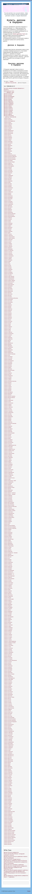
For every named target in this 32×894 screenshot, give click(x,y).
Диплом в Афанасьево (8, 164)
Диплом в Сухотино (8, 635)
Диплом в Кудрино (7, 367)
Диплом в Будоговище (8, 416)
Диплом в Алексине (8, 93)
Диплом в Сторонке (8, 234)
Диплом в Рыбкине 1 (8, 462)
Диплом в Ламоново (8, 359)
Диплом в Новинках (8, 586)
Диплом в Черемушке (8, 747)
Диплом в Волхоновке (8, 743)
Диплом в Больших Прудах (9, 161)
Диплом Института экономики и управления (14, 864)
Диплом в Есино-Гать (8, 773)
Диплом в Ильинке (7, 559)
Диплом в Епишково (8, 137)
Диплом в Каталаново (8, 302)
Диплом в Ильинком (8, 803)
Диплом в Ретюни (7, 265)
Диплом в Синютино (8, 653)
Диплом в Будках (7, 540)
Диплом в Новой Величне (9, 279)
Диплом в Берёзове (8, 430)
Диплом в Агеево (7, 118)
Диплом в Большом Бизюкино (10, 159)
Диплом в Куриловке (8, 363)
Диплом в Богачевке (8, 713)
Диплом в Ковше (7, 182)
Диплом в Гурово (7, 174)
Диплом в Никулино (8, 507)
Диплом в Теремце (7, 404)
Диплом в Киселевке (8, 300)
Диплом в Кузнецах (8, 178)
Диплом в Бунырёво (8, 151)
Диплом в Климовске (8, 103)
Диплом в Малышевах (8, 212)
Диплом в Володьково (8, 392)
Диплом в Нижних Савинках (9, 280)
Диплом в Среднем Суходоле (10, 642)
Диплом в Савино (7, 626)
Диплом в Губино (7, 329)
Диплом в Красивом (8, 368)
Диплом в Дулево (7, 144)
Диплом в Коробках (8, 186)
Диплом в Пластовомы (8, 582)
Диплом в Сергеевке (8, 251)
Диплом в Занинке (7, 603)
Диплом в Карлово (7, 306)
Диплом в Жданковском (8, 744)
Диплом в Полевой (7, 268)
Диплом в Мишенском (8, 291)
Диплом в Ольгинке (8, 680)
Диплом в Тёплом (7, 806)
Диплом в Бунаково (8, 728)
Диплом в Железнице (8, 665)
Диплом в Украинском (8, 596)
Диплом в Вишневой (8, 393)
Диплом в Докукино (8, 541)
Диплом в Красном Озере (9, 833)
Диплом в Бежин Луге (8, 712)
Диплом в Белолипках (8, 171)
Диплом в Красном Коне (8, 838)
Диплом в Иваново (7, 315)
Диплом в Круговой (8, 844)
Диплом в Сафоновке (8, 732)
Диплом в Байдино (7, 535)
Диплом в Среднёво (8, 644)
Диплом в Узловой (7, 788)
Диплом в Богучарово (8, 160)
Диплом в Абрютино (8, 163)
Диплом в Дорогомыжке (8, 555)
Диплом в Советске (8, 108)
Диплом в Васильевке (8, 595)
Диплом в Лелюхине (8, 498)
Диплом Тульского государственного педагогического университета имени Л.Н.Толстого (15, 860)
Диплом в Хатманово (8, 201)
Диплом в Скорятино (8, 246)
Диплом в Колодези (8, 569)
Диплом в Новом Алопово (9, 277)
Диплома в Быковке (8, 536)
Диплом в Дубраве (7, 554)
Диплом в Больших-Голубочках (10, 528)
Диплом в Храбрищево (8, 175)
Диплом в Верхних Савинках (9, 396)
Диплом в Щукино (7, 149)
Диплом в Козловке (8, 825)
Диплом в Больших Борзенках (10, 720)
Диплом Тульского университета (11, 852)
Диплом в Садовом (8, 460)
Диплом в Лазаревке (8, 224)
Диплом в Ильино (7, 319)
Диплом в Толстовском (8, 402)
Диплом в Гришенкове (8, 562)
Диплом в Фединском (8, 338)
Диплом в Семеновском (8, 255)
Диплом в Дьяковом (8, 766)
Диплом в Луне (7, 355)
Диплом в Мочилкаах (8, 288)
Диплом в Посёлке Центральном (10, 660)
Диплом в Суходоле (8, 637)
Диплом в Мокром (7, 484)
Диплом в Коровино (8, 185)
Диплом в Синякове (8, 454)
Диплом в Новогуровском (9, 513)
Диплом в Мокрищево (8, 285)
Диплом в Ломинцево (8, 223)
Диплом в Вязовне (7, 390)
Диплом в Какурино (8, 313)
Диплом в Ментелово (8, 294)
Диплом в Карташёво (8, 198)
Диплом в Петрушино (8, 584)
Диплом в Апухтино (8, 126)
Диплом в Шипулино (8, 735)
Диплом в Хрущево (8, 800)
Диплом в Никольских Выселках (10, 506)
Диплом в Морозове (8, 205)
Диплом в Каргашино (8, 227)
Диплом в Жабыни (7, 383)
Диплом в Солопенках (8, 648)
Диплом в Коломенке (8, 818)
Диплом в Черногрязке (8, 347)
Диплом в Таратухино (8, 407)
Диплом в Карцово (7, 307)
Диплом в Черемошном (8, 412)
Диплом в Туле (7, 787)
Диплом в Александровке (9, 166)
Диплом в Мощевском (8, 486)
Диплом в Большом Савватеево (10, 156)
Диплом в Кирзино (7, 193)
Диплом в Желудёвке (8, 607)
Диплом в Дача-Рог (8, 758)
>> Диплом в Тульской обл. (10, 117)
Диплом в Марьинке (8, 209)
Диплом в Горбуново (8, 332)
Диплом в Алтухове (8, 443)
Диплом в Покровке (8, 683)
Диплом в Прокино (7, 266)
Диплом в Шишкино (8, 247)
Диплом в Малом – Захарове (9, 494)
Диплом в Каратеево (8, 309)
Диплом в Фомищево (8, 141)
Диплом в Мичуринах (8, 206)
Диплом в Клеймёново (8, 514)
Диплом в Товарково (8, 739)
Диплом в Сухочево (8, 409)
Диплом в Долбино (7, 344)
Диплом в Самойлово (8, 627)
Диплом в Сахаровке (8, 629)
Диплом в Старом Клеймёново (10, 641)
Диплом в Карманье (8, 304)
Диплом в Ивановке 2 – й (9, 573)
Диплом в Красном (7, 179)
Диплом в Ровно (7, 264)
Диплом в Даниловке (8, 148)
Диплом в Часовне (7, 547)
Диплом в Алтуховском (8, 442)
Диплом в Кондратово (8, 375)
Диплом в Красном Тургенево (10, 834)
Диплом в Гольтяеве (8, 565)
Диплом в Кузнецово (8, 362)
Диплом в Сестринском (8, 250)
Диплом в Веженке (7, 394)
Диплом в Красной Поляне (9, 370)
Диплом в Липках (8, 106)
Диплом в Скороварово (8, 652)
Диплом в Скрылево (8, 245)
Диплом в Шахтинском (8, 131)
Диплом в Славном (8, 804)
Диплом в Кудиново (8, 829)
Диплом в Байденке (8, 709)
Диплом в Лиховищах (8, 356)
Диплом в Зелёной (7, 386)
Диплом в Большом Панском (9, 157)
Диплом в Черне (7, 750)
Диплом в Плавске (8, 107)
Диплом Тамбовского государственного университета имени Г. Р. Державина (16, 876)
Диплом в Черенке (7, 748)
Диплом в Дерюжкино (8, 543)
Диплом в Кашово (7, 303)
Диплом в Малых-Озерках (9, 674)
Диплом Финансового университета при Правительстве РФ (13, 868)
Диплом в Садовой (7, 258)
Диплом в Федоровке (8, 772)
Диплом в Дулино (7, 340)
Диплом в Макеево (7, 348)
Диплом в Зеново (7, 385)
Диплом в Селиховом (8, 624)
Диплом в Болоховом (8, 767)
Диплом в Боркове (7, 420)
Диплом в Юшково (7, 389)
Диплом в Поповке (7, 580)
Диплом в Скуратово (8, 650)
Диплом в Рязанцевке (8, 464)
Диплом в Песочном (8, 471)
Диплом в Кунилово (8, 366)
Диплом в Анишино (8, 125)
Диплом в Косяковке (8, 822)
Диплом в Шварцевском (8, 130)
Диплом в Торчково (8, 661)
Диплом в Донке (7, 763)
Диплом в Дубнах (7, 796)
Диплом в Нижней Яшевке (9, 509)
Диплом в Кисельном (8, 817)
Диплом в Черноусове (8, 751)
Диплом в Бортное (7, 723)
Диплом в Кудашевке (8, 181)
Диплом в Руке (7, 262)
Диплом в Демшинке (8, 145)
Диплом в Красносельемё (9, 505)
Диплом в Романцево (8, 729)
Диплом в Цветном (8, 757)
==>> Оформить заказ (9, 92)
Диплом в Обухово (8, 518)
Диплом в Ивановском (8, 571)
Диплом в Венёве (8, 99)
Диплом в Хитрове (7, 784)
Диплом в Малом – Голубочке (10, 492)
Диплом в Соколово (8, 649)
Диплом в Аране (7, 589)
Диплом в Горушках (8, 138)
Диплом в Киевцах (7, 194)
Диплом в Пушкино (8, 631)
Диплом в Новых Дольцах (9, 276)
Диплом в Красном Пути (9, 841)
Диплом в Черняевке (8, 127)
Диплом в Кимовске (8, 777)
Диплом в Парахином (8, 473)
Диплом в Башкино (8, 437)
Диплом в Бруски (7, 727)
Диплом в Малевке (7, 671)
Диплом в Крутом (7, 698)
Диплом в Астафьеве (8, 439)
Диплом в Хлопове (7, 560)
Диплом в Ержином (8, 770)
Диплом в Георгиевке (8, 231)
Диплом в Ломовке (7, 702)
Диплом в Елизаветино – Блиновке (10, 552)
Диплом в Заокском (8, 797)
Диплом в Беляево (7, 434)
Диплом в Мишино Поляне (9, 487)
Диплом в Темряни (7, 405)
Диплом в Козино (7, 371)
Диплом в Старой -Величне (9, 238)
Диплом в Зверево (7, 378)
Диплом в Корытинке (8, 566)
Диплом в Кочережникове (9, 570)
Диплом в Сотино (7, 646)
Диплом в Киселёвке (8, 669)
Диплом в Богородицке (9, 96)
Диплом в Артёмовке (8, 441)
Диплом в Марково (7, 351)
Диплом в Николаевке (8, 283)
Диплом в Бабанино (8, 667)
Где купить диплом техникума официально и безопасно (14, 89)
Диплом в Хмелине (8, 789)
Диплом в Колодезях (8, 688)
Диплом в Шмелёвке (8, 456)
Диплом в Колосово (8, 189)
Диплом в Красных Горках (9, 697)
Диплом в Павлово (7, 520)
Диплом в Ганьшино (8, 334)
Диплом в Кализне (7, 311)
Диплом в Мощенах (8, 287)
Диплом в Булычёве (8, 415)
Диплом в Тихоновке (8, 657)
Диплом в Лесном (7, 701)
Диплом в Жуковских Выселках (10, 381)
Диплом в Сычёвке (8, 614)
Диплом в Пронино (7, 664)
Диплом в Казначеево (8, 195)
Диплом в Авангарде (8, 170)
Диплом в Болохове (8, 98)
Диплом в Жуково (7, 663)
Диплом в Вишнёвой (8, 604)
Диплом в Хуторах (7, 322)
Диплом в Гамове (7, 548)
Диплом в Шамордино (8, 249)
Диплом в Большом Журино (9, 525)
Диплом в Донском (8, 100)
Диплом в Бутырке (7, 413)
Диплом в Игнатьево (8, 321)
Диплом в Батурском (8, 532)
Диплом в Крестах (7, 842)
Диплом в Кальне (7, 810)
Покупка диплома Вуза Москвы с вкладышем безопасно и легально (14, 854)
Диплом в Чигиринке (8, 752)
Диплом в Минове (7, 488)
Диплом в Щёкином (8, 791)
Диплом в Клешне (7, 190)
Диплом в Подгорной (8, 269)
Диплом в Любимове (8, 495)
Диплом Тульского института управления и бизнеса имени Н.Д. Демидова (15, 857)
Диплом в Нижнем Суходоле (9, 510)
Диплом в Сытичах (8, 408)
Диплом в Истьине (7, 556)
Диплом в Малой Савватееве (9, 213)
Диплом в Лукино (7, 221)
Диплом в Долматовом (8, 761)
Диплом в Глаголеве (8, 774)
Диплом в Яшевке (7, 597)
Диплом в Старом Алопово (9, 236)
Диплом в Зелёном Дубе (9, 599)
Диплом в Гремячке (8, 563)
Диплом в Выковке (7, 615)
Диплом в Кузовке (7, 699)
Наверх (29, 891)
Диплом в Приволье (8, 577)
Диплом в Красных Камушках (10, 837)
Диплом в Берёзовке (8, 172)
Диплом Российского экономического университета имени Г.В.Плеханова (15, 862)
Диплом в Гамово (7, 336)
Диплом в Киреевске (8, 104)
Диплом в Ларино (7, 225)
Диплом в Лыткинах (8, 219)
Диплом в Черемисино (8, 746)
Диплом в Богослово (8, 716)
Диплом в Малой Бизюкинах (9, 216)
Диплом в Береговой (8, 431)
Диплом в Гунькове (8, 781)
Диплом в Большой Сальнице (10, 718)
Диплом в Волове (7, 795)
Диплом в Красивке (8, 826)
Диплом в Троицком (8, 612)
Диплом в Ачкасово (8, 703)
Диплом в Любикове (8, 217)
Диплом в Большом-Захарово (10, 526)
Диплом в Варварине (8, 611)
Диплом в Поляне (7, 468)
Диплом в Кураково (8, 364)
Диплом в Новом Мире (8, 679)
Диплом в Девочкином (8, 759)
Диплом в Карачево (8, 310)
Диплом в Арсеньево (8, 588)
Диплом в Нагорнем (8, 483)
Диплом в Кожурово (8, 373)
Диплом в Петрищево (8, 272)
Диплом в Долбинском (8, 343)
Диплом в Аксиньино (8, 119)
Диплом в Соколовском (8, 736)
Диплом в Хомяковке (8, 792)
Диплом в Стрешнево (8, 411)
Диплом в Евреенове (8, 551)
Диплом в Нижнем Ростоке (9, 477)
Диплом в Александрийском (9, 121)
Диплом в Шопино (7, 656)
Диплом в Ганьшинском (8, 333)
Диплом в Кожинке (7, 823)
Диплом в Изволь (7, 200)
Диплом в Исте (7, 558)
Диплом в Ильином (8, 228)
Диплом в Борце (7, 522)
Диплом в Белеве (7, 435)
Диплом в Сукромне (8, 634)
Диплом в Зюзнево (7, 377)
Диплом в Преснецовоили (9, 578)
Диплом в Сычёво (7, 633)
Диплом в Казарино (8, 815)
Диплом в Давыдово (8, 345)
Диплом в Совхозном (8, 239)
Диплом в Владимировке (9, 742)
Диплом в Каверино (8, 814)
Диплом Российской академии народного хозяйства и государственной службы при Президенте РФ (16, 870)
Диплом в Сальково (8, 257)
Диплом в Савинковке (8, 457)
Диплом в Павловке (8, 521)
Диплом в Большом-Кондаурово (10, 721)
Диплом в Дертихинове (8, 544)
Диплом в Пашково (8, 274)
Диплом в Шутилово (8, 654)
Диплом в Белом (7, 531)
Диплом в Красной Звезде (9, 831)
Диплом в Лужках (7, 220)
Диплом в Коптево (7, 374)
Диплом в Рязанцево (8, 259)
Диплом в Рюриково (8, 630)
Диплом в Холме (7, 325)
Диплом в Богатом (7, 714)
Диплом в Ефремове (8, 102)
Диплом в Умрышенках (8, 400)
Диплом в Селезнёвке (8, 733)
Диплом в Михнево (8, 292)
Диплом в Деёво (7, 146)
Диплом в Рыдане (7, 461)
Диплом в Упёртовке (8, 740)
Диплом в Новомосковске (9, 517)
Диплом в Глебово (7, 140)
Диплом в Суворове (8, 110)
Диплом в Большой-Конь (9, 724)
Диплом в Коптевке (8, 690)
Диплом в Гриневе (7, 778)
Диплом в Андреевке (8, 123)
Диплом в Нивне (7, 479)
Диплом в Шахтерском (8, 133)
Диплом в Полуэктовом (8, 469)
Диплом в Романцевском (9, 731)
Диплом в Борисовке (8, 422)
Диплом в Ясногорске (9, 115)
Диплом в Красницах (8, 695)
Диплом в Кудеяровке (8, 501)
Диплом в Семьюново (8, 254)
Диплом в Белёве (8, 95)
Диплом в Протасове (8, 465)
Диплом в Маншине (8, 210)
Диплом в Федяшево (8, 337)
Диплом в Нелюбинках (8, 202)
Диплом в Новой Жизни (8, 516)
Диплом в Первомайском (9, 472)
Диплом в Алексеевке (8, 446)
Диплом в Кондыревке (8, 819)
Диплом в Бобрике (7, 427)
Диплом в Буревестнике (8, 539)
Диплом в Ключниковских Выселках (11, 298)
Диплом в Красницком (8, 694)
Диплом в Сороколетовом (9, 453)
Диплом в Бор (7, 524)
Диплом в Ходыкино (8, 326)
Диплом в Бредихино (8, 725)
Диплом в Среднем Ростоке (9, 449)
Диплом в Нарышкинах (8, 204)
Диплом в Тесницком (8, 659)
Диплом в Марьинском (8, 352)
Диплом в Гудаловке (8, 780)
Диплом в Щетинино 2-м (9, 755)
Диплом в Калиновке (8, 808)
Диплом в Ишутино (8, 318)
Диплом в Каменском (8, 812)
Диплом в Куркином (8, 799)
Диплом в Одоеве (7, 802)
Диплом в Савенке (7, 458)
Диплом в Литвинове (8, 496)
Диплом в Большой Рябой (9, 717)
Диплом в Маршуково (8, 349)
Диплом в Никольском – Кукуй (10, 480)
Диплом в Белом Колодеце (9, 432)
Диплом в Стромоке (8, 608)
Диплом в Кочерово (8, 296)
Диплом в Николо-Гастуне (9, 281)
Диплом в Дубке (7, 765)
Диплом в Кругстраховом (9, 502)
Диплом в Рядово (7, 261)
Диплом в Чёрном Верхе (9, 545)
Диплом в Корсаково (8, 693)
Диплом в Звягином (8, 619)
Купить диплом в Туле (19, 34)
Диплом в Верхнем (8, 593)
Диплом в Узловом (8, 111)
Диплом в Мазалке (7, 208)
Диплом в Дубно (7, 232)
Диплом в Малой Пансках (9, 215)
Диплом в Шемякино (8, 622)
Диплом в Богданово (8, 668)
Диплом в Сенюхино (8, 253)
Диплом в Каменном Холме (9, 811)
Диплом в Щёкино (8, 114)
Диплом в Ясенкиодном (8, 616)
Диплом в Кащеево (8, 314)
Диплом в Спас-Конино (8, 645)
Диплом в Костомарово (8, 821)
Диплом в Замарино (8, 601)
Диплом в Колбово (7, 687)
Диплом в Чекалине (8, 112)
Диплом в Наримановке (8, 481)
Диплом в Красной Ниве (8, 827)
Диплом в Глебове (7, 776)
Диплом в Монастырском (9, 284)
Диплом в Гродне (7, 330)
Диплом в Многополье (8, 289)
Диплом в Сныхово (8, 240)
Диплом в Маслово (8, 295)
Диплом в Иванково (8, 317)
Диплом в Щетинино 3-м (9, 754)
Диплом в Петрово (7, 270)
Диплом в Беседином (8, 428)
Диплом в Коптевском (8, 691)
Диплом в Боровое (7, 417)
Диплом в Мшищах (8, 675)
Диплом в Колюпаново (8, 187)
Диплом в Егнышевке (8, 142)
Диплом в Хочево (7, 328)
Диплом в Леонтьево (8, 358)
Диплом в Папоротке (8, 682)
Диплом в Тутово (7, 401)
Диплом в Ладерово (8, 176)
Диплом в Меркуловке (8, 490)
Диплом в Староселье (8, 235)
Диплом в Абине (7, 620)
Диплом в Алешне (7, 122)
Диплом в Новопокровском (9, 678)
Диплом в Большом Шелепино (10, 155)
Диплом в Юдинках (8, 605)
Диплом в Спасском (8, 452)
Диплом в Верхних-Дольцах (9, 397)
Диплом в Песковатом (8, 273)
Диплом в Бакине (7, 438)
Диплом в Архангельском (9, 708)
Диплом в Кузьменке (8, 499)
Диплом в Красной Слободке (9, 830)
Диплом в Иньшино (8, 136)
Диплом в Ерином (7, 769)
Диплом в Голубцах (8, 168)
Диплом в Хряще (7, 324)
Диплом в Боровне (7, 419)
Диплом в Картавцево (8, 197)
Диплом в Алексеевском (9, 706)
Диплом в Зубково (7, 379)
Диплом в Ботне (7, 152)
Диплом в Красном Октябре (9, 840)
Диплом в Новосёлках (8, 511)
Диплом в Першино (8, 585)
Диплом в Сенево (7, 623)
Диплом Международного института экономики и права (15, 873)
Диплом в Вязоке (7, 610)
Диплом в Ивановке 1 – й (9, 574)
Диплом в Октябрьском (8, 475)
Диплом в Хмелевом (8, 785)
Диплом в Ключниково (8, 299)
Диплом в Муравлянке (8, 676)
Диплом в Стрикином (8, 447)
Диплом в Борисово (8, 153)
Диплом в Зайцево (7, 388)
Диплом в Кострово (8, 183)
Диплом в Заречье (7, 600)
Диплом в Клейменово (8, 191)
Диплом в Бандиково (8, 533)
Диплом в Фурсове (7, 550)
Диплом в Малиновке (8, 672)
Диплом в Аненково (8, 590)
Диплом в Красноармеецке (9, 575)
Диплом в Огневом (8, 476)
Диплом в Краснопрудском (9, 836)
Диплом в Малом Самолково (9, 353)
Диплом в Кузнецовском (9, 360)
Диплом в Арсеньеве (8, 793)
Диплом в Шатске (7, 134)
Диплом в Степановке (8, 738)
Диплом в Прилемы (8, 467)
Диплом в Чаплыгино (8, 705)
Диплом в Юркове (7, 618)
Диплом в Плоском (8, 581)
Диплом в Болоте (7, 424)
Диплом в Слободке (8, 243)
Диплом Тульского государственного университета (15, 866)
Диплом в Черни (7, 807)
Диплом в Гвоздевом (8, 782)
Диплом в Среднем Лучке (9, 450)
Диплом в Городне (7, 230)
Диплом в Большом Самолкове (10, 423)
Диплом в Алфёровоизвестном (10, 445)
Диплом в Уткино (7, 398)
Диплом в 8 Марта (7, 592)
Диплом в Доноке (7, 762)
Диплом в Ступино (7, 638)
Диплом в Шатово (7, 129)
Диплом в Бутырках (8, 537)
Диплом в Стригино (8, 639)
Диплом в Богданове (8, 426)
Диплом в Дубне (7, 341)
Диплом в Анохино (7, 382)
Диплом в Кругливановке (9, 503)
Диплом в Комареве (8, 567)
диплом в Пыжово (7, 684)
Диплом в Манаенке (8, 491)
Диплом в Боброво (7, 529)
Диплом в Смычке (7, 242)
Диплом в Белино (7, 710)
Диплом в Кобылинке (8, 686)
